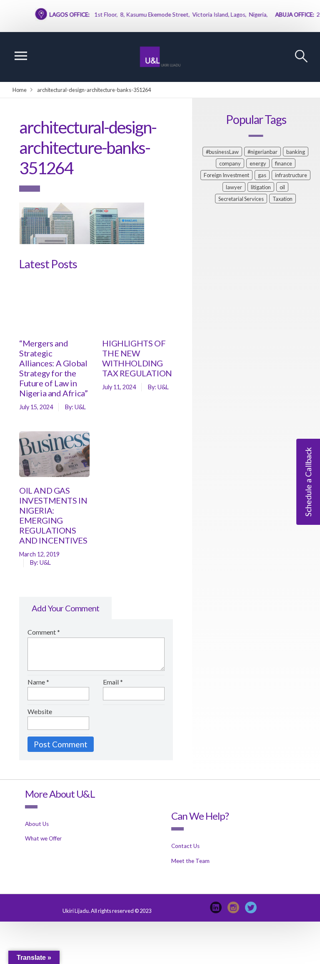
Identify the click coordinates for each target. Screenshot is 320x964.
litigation (261, 187)
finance (283, 163)
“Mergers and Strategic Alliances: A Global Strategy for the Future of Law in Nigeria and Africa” (53, 368)
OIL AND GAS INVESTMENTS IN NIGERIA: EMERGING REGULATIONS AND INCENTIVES (53, 515)
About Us (37, 824)
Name (38, 682)
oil (282, 187)
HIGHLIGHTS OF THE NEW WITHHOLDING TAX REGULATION (137, 358)
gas (262, 175)
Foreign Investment (226, 175)
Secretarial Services (241, 198)
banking (295, 151)
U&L (80, 406)
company (230, 163)
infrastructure (291, 175)
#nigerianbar (263, 151)
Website (40, 711)
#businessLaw (222, 151)
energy (258, 163)
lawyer (234, 187)
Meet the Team (190, 861)
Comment (44, 632)
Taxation (282, 198)
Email (113, 682)
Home (19, 90)
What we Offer (43, 838)
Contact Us (185, 846)
